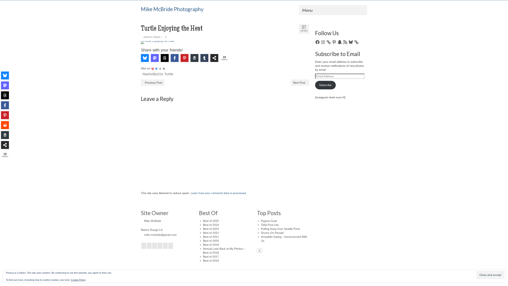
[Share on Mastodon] (155, 58)
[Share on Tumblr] (204, 58)
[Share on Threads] (165, 58)
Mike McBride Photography (172, 9)
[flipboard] (152, 68)
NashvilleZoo (152, 74)
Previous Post (153, 82)
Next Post (299, 82)
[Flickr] (160, 246)
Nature (157, 37)
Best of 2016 (211, 260)
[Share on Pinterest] (185, 58)
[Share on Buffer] (194, 58)
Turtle (168, 74)
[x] (164, 68)
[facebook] (156, 68)
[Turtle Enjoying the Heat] (225, 42)
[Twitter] (149, 246)
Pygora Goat (269, 220)
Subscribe (325, 85)
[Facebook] (143, 246)
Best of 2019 (211, 244)
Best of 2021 (211, 236)
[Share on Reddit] (5, 125)
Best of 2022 (211, 232)
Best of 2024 (211, 224)
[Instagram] (154, 246)
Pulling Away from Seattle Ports (280, 228)
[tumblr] (160, 68)
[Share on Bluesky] (145, 58)
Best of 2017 (211, 256)
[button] (149, 46)
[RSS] (170, 246)
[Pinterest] (165, 246)
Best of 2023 (211, 228)
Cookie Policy (78, 280)
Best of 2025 (211, 220)
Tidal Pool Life (270, 224)
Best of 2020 (211, 240)
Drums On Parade (272, 232)
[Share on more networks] (214, 58)
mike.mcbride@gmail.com (160, 234)
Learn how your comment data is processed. (219, 193)
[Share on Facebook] (175, 58)
